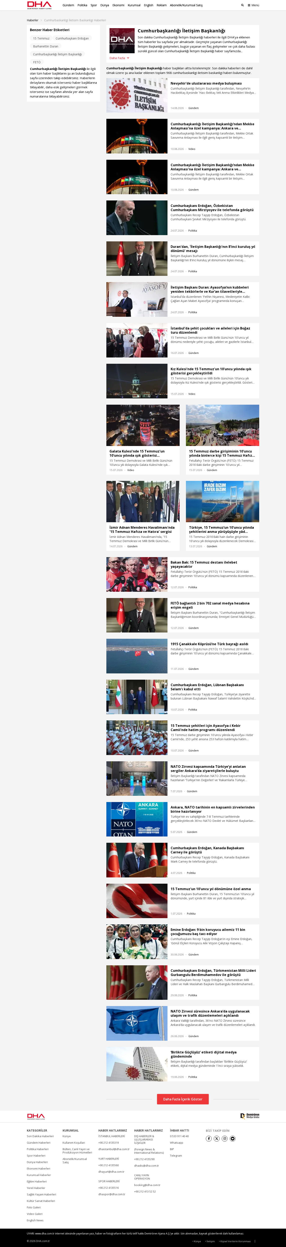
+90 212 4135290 (144, 1159)
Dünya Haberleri (37, 1162)
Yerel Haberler (36, 1188)
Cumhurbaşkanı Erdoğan (72, 38)
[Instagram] (225, 1139)
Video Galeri (35, 1213)
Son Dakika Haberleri (40, 1136)
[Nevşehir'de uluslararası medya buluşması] (136, 95)
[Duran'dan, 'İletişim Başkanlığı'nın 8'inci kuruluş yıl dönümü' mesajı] (136, 258)
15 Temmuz (41, 38)
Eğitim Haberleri (37, 1181)
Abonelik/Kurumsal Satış (186, 5)
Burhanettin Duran (45, 46)
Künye (67, 1136)
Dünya (104, 5)
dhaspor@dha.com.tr (111, 1194)
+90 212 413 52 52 (145, 1191)
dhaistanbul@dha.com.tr (114, 1149)
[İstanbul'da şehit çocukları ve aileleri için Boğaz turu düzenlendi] (136, 340)
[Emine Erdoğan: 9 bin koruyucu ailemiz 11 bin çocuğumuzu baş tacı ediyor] (136, 941)
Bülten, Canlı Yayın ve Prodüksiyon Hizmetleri (77, 1150)
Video (191, 149)
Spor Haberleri (36, 1155)
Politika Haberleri (38, 1149)
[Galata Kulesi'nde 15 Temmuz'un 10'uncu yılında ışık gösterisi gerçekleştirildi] (143, 425)
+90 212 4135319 (108, 1142)
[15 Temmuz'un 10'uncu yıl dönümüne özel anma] (136, 901)
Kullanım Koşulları (74, 1142)
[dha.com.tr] (42, 1117)
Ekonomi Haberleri (38, 1168)
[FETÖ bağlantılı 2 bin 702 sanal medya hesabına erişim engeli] (136, 615)
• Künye (196, 1241)
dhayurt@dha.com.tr (111, 1171)
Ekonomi (118, 5)
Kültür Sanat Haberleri (41, 1201)
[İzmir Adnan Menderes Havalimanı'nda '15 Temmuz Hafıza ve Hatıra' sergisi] (143, 501)
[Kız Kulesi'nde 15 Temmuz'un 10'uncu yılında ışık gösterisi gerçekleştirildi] (136, 381)
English (148, 5)
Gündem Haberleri (38, 1142)
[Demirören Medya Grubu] (250, 1116)
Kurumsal (134, 5)
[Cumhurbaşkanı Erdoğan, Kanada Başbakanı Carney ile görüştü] (136, 860)
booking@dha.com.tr (147, 1185)
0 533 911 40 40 (179, 1136)
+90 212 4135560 (108, 1165)
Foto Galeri (34, 1207)
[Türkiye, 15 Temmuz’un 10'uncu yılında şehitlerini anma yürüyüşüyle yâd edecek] (222, 501)
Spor (94, 5)
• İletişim (210, 1241)
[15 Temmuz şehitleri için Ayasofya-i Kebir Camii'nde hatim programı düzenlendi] (136, 737)
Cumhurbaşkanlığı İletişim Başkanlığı (57, 54)
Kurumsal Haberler (39, 1175)
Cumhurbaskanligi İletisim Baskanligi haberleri (75, 20)
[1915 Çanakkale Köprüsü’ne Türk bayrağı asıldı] (136, 656)
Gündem (68, 5)
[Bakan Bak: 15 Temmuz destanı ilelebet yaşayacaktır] (136, 574)
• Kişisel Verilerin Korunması (235, 1241)
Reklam (162, 5)
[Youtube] (233, 1139)
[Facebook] (209, 1139)
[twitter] (217, 1139)
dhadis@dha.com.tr (146, 1165)
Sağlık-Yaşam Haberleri (41, 1194)
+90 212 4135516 (108, 1187)
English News (35, 1220)
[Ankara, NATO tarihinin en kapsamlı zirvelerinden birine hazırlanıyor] (136, 819)
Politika (82, 5)
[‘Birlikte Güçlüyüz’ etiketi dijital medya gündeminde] (136, 1064)
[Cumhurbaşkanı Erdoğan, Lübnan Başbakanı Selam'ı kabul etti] (136, 697)
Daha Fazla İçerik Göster (182, 1099)
